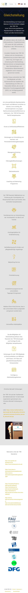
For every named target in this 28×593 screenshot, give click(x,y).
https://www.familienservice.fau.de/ (13, 464)
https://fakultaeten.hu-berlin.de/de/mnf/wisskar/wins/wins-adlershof (14, 492)
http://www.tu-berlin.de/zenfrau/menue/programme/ (14, 499)
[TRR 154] (5, 4)
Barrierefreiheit (16, 591)
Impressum (19, 589)
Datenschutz (7, 591)
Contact (14, 589)
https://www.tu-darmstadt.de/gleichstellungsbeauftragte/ (14, 474)
